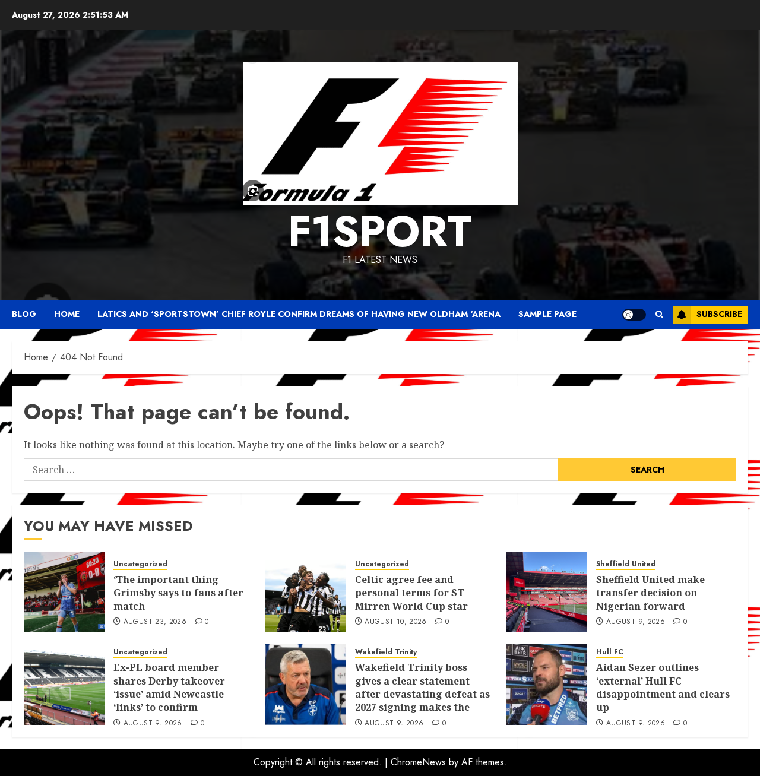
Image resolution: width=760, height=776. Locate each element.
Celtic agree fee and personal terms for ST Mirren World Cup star (411, 593)
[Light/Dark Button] (634, 315)
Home (67, 314)
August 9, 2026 (635, 622)
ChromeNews (418, 762)
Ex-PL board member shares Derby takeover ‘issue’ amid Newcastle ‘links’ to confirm (169, 687)
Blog (24, 314)
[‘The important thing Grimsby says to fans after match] (64, 592)
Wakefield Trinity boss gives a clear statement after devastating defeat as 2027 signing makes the (422, 687)
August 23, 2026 (155, 622)
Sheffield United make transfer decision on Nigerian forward (650, 593)
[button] (659, 314)
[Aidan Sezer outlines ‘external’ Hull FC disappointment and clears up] (546, 684)
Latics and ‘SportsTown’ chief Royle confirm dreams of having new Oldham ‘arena (299, 314)
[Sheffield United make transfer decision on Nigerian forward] (546, 592)
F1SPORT (380, 231)
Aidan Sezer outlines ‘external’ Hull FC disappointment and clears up (663, 687)
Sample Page (547, 314)
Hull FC (609, 652)
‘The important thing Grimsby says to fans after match (178, 593)
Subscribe (719, 314)
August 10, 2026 (395, 622)
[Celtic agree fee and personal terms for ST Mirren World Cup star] (305, 592)
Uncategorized (140, 564)
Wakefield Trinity (386, 652)
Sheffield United (626, 564)
